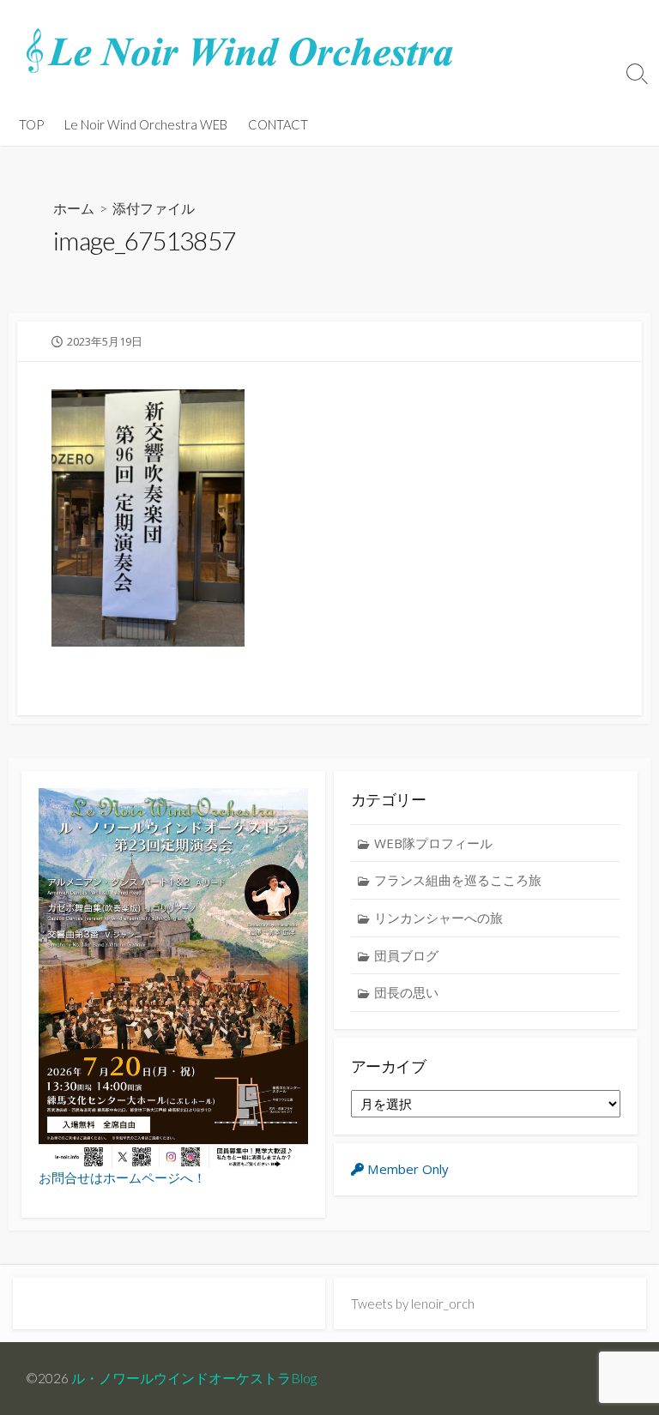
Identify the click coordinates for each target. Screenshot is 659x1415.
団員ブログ (406, 955)
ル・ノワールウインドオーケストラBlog (194, 1378)
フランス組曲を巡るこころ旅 (457, 879)
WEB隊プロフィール (433, 843)
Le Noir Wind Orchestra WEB (145, 124)
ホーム (73, 208)
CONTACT (278, 124)
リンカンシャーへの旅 (438, 917)
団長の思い (406, 992)
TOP (31, 124)
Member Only (406, 1168)
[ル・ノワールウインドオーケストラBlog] (240, 51)
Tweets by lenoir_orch (413, 1303)
